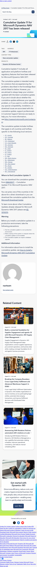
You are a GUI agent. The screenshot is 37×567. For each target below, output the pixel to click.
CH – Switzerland (9, 141)
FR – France (8, 152)
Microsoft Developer (17, 547)
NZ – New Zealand (10, 164)
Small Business (4, 547)
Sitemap (16, 562)
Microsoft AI (3, 543)
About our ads (4, 566)
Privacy (31, 562)
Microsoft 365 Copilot (30, 545)
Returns (26, 532)
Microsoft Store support (16, 532)
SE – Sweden (8, 167)
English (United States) (6, 557)
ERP (4, 51)
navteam (7, 31)
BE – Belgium (8, 139)
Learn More (18, 506)
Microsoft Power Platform (7, 545)
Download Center (5, 532)
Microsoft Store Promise (18, 534)
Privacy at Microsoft (20, 553)
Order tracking (32, 532)
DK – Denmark (9, 147)
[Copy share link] (7, 42)
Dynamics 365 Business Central (11, 64)
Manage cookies (4, 564)
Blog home (6, 8)
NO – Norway (8, 162)
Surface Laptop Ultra (21, 526)
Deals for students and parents (28, 540)
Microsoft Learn (27, 547)
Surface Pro (3, 526)
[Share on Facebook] (11, 42)
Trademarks (20, 564)
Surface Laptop (11, 526)
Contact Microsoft (24, 562)
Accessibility (11, 555)
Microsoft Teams (19, 545)
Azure (9, 547)
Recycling (33, 564)
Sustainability (18, 555)
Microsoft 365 (30, 543)
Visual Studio (22, 551)
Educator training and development (9, 540)
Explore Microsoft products (7, 530)
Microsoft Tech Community (20, 549)
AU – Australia (9, 137)
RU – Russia (8, 166)
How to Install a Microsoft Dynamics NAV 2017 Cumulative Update (18, 253)
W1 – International (10, 171)
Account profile (29, 530)
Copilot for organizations (15, 528)
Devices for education (19, 536)
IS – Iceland (8, 154)
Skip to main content (6, 1)
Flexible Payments (30, 534)
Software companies (12, 551)
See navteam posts (8, 290)
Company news (10, 553)
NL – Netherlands (10, 160)
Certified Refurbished (5, 534)
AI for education (4, 541)
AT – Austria (8, 135)
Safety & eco (26, 564)
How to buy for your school (27, 538)
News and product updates (10, 58)
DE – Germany (9, 145)
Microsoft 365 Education (12, 538)
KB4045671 (10, 182)
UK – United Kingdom (11, 169)
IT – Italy (7, 156)
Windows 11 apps (20, 530)
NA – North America (10, 158)
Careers (28, 551)
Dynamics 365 (22, 543)
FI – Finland (8, 150)
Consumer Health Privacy (7, 562)
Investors (28, 553)
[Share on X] (14, 42)
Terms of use (12, 564)
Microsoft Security (12, 543)
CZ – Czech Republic (10, 143)
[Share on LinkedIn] (17, 42)
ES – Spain (8, 148)
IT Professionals (13, 51)
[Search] (33, 11)
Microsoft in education (6, 536)
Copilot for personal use (28, 528)
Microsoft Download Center (12, 200)
